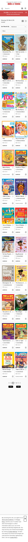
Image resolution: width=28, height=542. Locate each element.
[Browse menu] (25, 8)
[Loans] (22, 9)
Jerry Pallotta (20, 169)
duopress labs (7, 227)
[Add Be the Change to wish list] (13, 377)
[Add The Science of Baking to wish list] (26, 290)
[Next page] (20, 383)
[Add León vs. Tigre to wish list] (26, 348)
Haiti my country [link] (20, 52)
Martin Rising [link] (6, 167)
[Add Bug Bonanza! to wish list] (26, 261)
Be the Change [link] (6, 369)
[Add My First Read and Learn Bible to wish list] (26, 117)
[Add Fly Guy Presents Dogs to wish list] (13, 261)
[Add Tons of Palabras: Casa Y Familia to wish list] (26, 232)
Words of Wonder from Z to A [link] (20, 196)
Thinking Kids (20, 82)
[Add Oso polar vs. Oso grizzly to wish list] (13, 319)
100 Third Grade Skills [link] (20, 81)
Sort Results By (5, 26)
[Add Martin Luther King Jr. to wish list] (13, 88)
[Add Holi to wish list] (13, 146)
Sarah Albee (6, 82)
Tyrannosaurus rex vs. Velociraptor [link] (7, 340)
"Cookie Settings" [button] (12, 531)
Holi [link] (4, 138)
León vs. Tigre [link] (19, 340)
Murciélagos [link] (19, 312)
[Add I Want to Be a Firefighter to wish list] (26, 377)
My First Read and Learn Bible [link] (20, 109)
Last (18, 386)
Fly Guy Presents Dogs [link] (7, 254)
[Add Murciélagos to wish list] (26, 319)
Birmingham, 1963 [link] (7, 283)
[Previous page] (9, 383)
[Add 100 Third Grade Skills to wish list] (26, 88)
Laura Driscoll (7, 198)
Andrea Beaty (20, 256)
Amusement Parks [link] (7, 52)
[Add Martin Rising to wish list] (13, 175)
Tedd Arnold (6, 256)
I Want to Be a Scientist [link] (7, 196)
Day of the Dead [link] (20, 138)
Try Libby (6, 12)
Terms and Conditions (8, 519)
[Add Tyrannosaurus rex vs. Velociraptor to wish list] (13, 348)
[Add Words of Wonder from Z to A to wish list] (26, 203)
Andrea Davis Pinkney (8, 169)
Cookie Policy (13, 537)
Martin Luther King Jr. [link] (7, 81)
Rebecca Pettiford (8, 140)
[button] (23, 21)
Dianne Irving (7, 54)
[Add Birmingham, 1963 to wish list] (13, 290)
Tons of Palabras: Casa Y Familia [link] (20, 225)
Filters (3, 31)
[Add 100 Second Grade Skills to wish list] (13, 117)
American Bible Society (21, 111)
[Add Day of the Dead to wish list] (26, 146)
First (11, 386)
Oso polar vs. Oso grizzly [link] (7, 312)
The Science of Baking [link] (20, 283)
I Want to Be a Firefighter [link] (20, 369)
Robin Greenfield (7, 371)
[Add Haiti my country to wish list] (26, 59)
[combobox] (11, 8)
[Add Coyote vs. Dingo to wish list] (26, 175)
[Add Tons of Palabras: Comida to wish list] (13, 232)
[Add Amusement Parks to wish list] (13, 59)
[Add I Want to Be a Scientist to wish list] (13, 203)
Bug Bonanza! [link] (19, 254)
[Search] (2, 8)
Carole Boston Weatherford (8, 285)
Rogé (18, 54)
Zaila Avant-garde (21, 198)
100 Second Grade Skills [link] (7, 109)
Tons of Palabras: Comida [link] (7, 225)
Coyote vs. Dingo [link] (20, 167)
